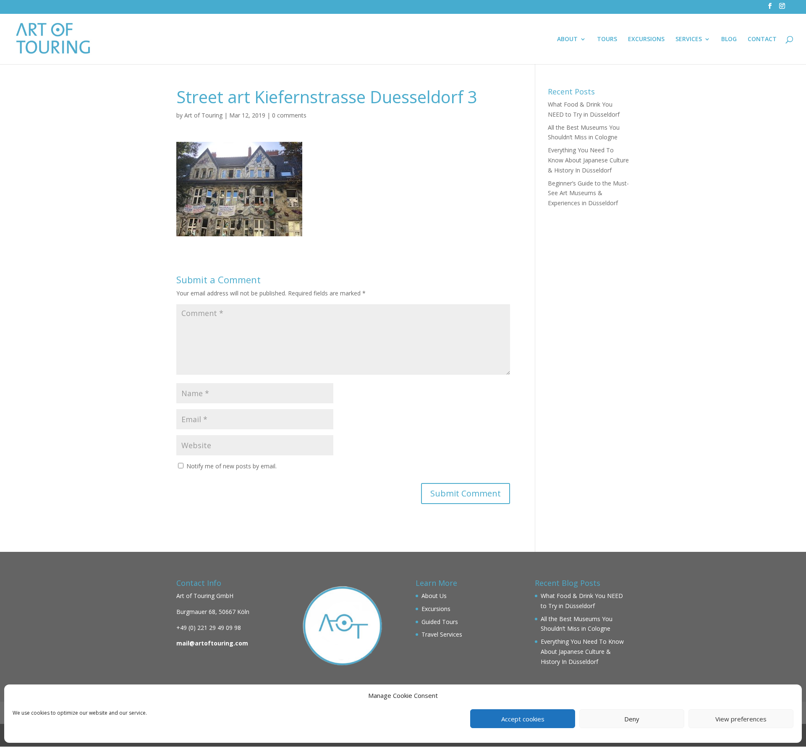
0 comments (289, 115)
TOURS (607, 39)
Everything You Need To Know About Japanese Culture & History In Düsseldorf (588, 160)
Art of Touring (203, 115)
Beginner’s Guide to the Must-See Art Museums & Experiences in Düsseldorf (588, 193)
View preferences (741, 719)
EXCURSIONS (646, 39)
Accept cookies (522, 719)
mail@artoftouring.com (212, 643)
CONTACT (762, 39)
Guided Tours (439, 622)
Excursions (435, 609)
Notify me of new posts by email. (231, 466)
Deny (631, 719)
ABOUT (567, 39)
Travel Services (441, 634)
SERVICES (688, 39)
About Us (434, 596)
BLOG (729, 39)
